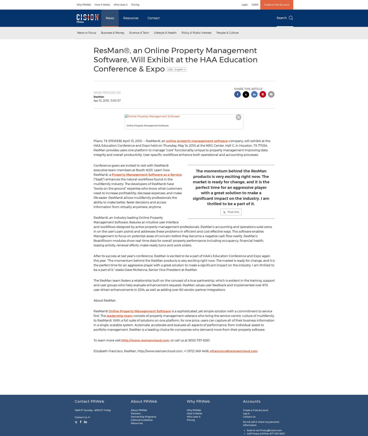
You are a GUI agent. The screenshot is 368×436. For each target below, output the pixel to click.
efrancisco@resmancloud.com (234, 351)
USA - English (176, 69)
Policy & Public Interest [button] (197, 33)
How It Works (102, 4)
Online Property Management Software (140, 311)
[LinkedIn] (85, 422)
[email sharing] (271, 95)
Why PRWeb (84, 4)
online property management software (197, 141)
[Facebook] (80, 422)
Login (245, 4)
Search (282, 18)
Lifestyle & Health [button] (165, 33)
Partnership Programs (143, 416)
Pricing (135, 4)
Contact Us (81, 417)
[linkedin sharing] (254, 95)
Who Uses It (120, 4)
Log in (246, 413)
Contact (153, 18)
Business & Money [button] (112, 33)
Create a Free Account (276, 4)
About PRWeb (139, 410)
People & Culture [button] (228, 33)
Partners (136, 413)
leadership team (120, 316)
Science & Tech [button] (139, 33)
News (110, 18)
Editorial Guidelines (142, 420)
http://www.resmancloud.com (145, 340)
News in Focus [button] (86, 33)
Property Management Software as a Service (147, 175)
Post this (233, 212)
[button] (184, 116)
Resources (130, 18)
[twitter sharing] (246, 95)
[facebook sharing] (237, 95)
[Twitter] (76, 422)
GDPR (255, 4)
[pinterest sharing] (263, 95)
